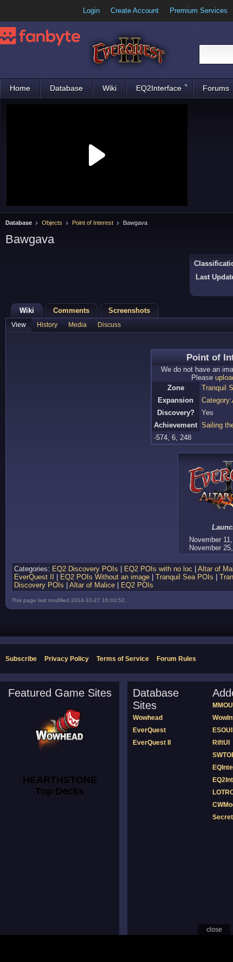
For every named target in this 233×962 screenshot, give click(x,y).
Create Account (135, 10)
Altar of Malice (92, 585)
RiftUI (221, 742)
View (18, 325)
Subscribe (21, 659)
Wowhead (148, 718)
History (47, 325)
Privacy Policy (66, 659)
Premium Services (199, 10)
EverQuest (149, 730)
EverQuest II (34, 577)
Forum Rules (176, 659)
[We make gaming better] (34, 11)
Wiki (109, 88)
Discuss (109, 325)
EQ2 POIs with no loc (158, 569)
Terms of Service (122, 659)
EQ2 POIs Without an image (105, 577)
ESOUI (222, 730)
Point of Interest (92, 222)
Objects (52, 222)
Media (77, 325)
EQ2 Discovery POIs (85, 569)
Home (20, 88)
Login (91, 10)
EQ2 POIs (137, 585)
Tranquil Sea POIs (184, 577)
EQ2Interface (159, 88)
